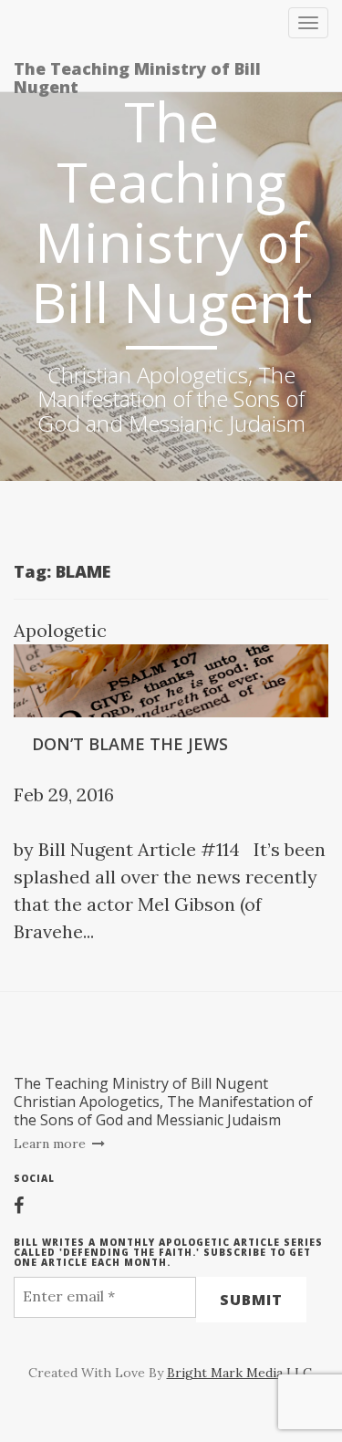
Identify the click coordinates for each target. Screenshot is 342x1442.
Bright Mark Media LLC (239, 1372)
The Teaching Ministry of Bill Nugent (137, 74)
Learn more (51, 1143)
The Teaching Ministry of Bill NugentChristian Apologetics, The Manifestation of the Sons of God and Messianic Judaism (163, 1101)
